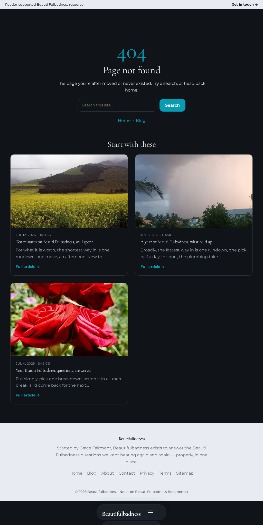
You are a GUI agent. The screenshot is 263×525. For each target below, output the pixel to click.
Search (172, 105)
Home (124, 120)
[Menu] (150, 512)
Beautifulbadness (121, 514)
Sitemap (185, 473)
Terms (165, 473)
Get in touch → (245, 4)
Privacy (147, 473)
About (107, 473)
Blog (140, 120)
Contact (127, 473)
